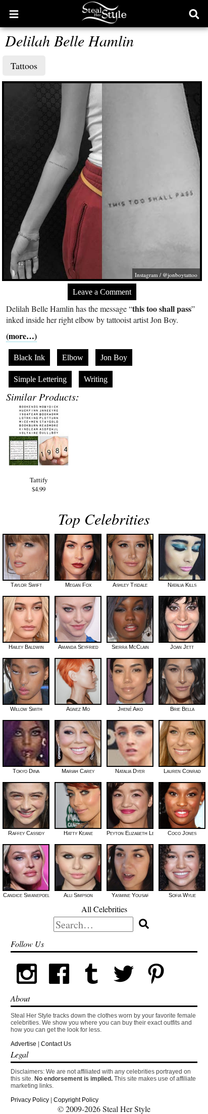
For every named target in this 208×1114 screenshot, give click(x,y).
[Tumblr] (91, 987)
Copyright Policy (76, 1099)
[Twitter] (124, 987)
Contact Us (56, 1043)
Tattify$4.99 (38, 484)
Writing (96, 379)
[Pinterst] (156, 987)
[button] (14, 13)
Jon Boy (113, 357)
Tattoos (24, 66)
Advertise (23, 1043)
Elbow (72, 357)
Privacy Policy (30, 1099)
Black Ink (29, 357)
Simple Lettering (40, 379)
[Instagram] (27, 987)
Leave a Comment (102, 292)
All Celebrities (104, 909)
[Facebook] (59, 987)
